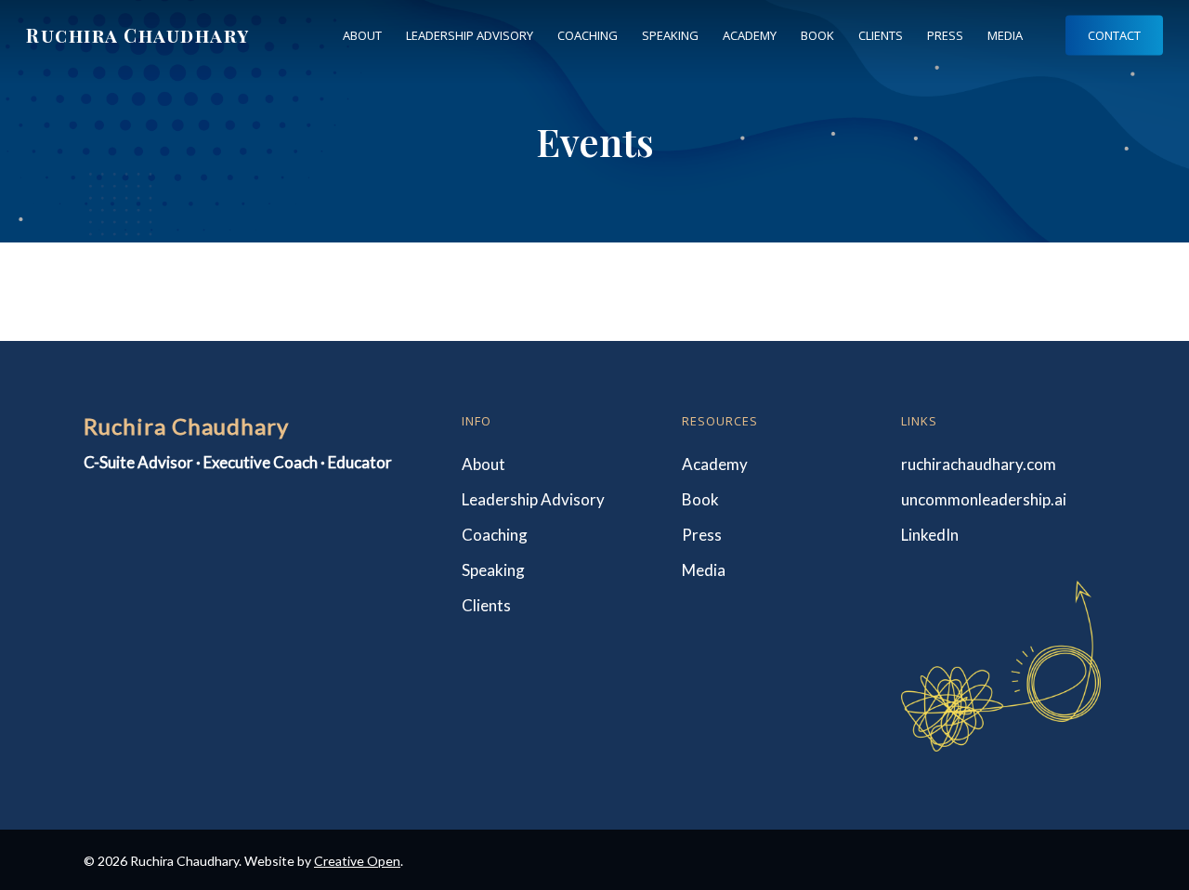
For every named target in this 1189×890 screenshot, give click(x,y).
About (483, 464)
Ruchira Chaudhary (138, 35)
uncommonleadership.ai (983, 499)
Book (700, 499)
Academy (715, 464)
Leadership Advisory (533, 499)
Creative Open (357, 861)
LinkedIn (930, 534)
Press (702, 534)
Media (703, 570)
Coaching (495, 534)
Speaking (493, 570)
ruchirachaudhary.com (978, 464)
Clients (486, 605)
